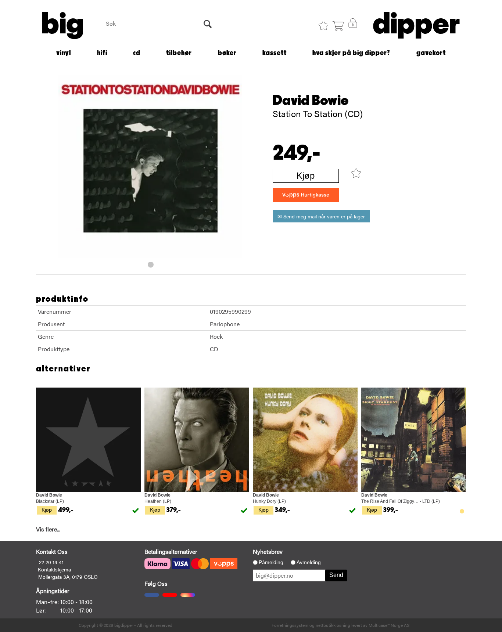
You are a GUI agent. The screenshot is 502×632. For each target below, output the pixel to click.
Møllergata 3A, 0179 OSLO (68, 576)
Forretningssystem (290, 625)
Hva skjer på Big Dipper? (351, 53)
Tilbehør (179, 53)
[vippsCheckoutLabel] (306, 195)
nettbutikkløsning (333, 625)
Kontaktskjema (54, 569)
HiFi (102, 53)
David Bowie (311, 100)
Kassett (274, 53)
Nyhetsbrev (268, 551)
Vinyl (63, 53)
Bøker (227, 53)
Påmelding (271, 562)
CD (136, 53)
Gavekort (431, 53)
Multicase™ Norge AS (389, 625)
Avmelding (309, 562)
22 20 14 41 (51, 562)
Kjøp (306, 176)
